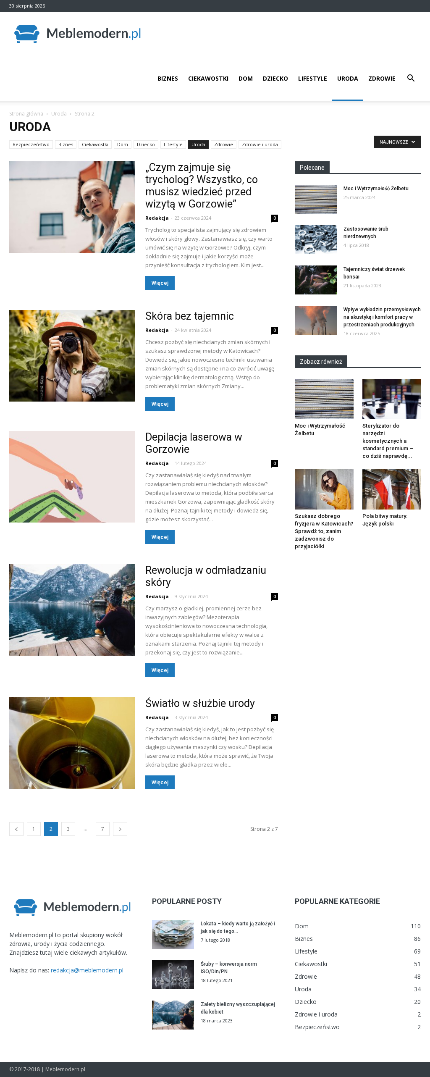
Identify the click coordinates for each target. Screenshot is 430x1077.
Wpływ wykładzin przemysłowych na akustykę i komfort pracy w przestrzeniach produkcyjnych (382, 317)
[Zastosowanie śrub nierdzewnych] (316, 239)
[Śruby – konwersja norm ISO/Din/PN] (173, 974)
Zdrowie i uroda (260, 144)
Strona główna (26, 113)
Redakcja (157, 218)
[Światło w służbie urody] (72, 743)
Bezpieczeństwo (31, 144)
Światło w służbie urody (200, 703)
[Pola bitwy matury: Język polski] (391, 489)
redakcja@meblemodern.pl (87, 970)
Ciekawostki (208, 78)
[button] (411, 79)
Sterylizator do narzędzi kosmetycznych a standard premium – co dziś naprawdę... (387, 441)
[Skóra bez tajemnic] (72, 356)
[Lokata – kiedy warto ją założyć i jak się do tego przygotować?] (173, 934)
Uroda (347, 78)
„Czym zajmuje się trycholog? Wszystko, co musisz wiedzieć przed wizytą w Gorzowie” (201, 185)
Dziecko (275, 78)
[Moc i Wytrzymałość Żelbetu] (316, 199)
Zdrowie (382, 78)
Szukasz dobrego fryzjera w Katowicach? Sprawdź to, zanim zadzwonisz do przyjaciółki (324, 531)
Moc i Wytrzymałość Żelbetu (376, 189)
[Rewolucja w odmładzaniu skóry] (72, 610)
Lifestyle (312, 78)
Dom (246, 78)
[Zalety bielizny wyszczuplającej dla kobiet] (173, 1015)
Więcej (160, 283)
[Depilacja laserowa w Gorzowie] (72, 477)
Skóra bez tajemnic (189, 316)
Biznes (167, 78)
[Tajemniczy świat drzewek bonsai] (316, 279)
